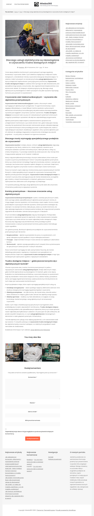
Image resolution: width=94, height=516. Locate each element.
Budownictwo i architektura (74, 78)
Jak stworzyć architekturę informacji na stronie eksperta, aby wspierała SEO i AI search (75, 60)
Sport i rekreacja (71, 117)
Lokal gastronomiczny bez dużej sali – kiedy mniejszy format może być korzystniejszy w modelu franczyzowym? (13, 470)
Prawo (67, 110)
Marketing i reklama (72, 99)
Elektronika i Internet (72, 87)
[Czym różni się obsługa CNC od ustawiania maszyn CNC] (51, 352)
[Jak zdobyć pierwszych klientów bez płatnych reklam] (14, 352)
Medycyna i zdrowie (72, 101)
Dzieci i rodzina (70, 83)
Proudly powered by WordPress (66, 510)
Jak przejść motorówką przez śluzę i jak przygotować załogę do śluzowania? (75, 46)
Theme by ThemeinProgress (46, 510)
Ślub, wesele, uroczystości (74, 115)
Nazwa (32, 403)
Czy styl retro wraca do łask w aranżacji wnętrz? (35, 462)
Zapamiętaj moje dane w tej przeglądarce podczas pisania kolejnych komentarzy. (29, 433)
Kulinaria (68, 97)
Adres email (32, 412)
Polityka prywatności (21, 4)
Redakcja (21, 67)
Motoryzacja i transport (73, 106)
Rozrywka (69, 113)
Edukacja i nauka (71, 85)
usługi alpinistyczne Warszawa (40, 330)
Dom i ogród (70, 80)
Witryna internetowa (32, 420)
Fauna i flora (70, 90)
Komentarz (32, 377)
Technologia (70, 120)
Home (16, 12)
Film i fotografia (71, 92)
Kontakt (9, 4)
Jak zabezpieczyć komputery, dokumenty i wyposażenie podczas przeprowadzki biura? (75, 30)
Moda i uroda (70, 103)
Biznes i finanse (70, 76)
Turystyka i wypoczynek (73, 122)
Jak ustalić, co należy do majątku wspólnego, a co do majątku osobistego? (75, 53)
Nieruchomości (70, 108)
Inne (21, 12)
